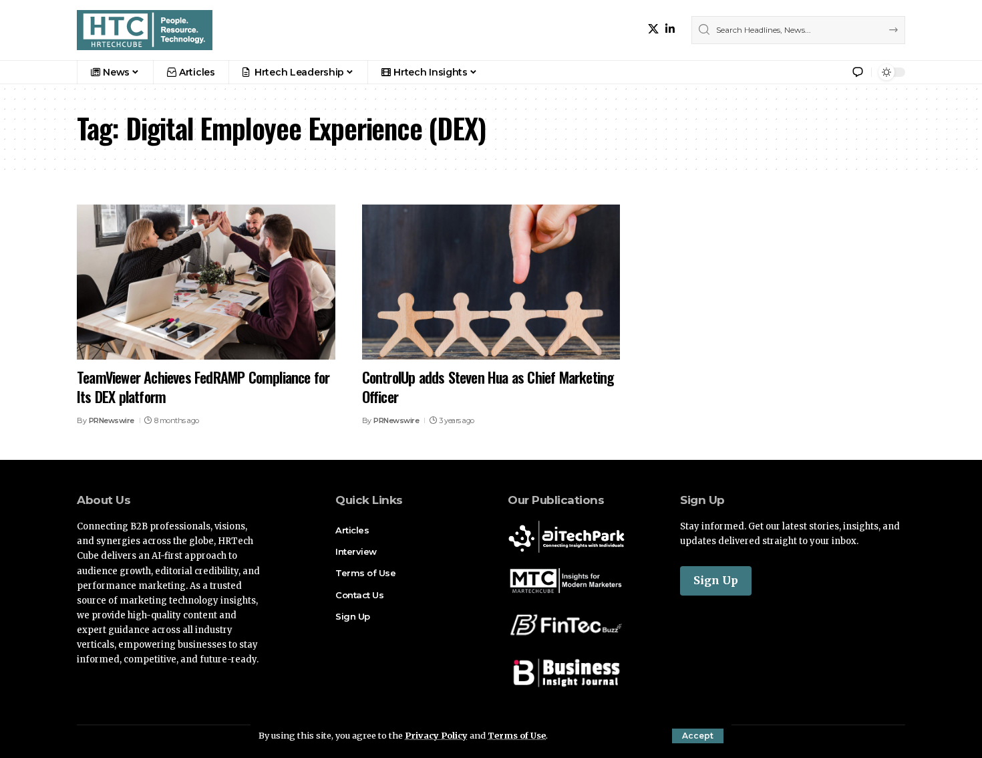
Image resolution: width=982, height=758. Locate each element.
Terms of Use (517, 735)
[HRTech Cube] (144, 30)
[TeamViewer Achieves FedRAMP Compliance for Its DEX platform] (206, 282)
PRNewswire (111, 420)
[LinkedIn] (670, 29)
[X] (653, 29)
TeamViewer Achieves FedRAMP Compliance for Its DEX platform (203, 386)
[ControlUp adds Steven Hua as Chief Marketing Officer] (491, 282)
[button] (697, 736)
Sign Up (715, 580)
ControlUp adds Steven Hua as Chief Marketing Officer (488, 386)
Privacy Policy (436, 735)
